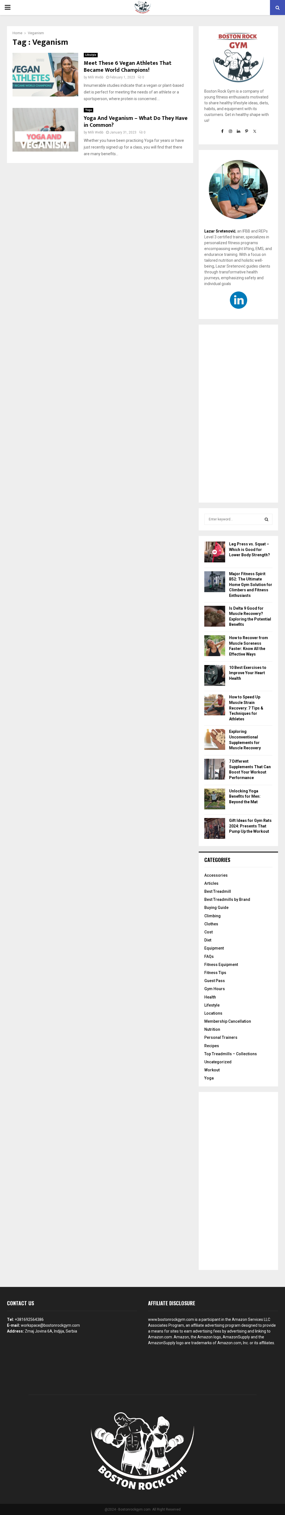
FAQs (209, 956)
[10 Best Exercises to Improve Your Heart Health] (214, 676)
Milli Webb (95, 77)
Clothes (211, 924)
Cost (208, 932)
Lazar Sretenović (219, 231)
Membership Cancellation (227, 1021)
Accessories (216, 875)
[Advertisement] (238, 413)
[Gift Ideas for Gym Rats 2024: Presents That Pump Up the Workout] (214, 829)
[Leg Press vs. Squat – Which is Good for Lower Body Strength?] (214, 553)
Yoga (88, 110)
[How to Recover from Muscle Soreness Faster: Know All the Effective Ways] (214, 646)
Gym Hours (214, 989)
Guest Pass (214, 980)
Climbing (212, 916)
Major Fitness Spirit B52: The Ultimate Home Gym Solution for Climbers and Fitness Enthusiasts (250, 585)
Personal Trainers (220, 1037)
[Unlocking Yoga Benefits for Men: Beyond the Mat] (214, 800)
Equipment (214, 948)
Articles (211, 883)
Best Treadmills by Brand (227, 899)
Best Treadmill (217, 891)
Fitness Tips (215, 972)
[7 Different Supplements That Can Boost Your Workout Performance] (214, 770)
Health (210, 997)
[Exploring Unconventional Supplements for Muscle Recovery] (214, 740)
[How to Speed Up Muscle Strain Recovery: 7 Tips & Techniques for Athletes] (214, 706)
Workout (212, 1070)
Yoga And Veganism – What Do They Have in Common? (136, 121)
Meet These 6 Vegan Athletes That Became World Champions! (127, 66)
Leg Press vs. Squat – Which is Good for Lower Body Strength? (249, 549)
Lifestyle (90, 54)
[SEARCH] (266, 519)
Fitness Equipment (221, 964)
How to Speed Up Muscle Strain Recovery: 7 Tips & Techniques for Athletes (246, 708)
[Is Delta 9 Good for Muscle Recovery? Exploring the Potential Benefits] (214, 617)
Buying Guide (216, 907)
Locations (213, 1013)
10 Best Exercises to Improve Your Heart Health (247, 673)
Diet (207, 940)
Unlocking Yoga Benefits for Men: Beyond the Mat (245, 796)
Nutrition (212, 1029)
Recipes (211, 1046)
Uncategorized (218, 1062)
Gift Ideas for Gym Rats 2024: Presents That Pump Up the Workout (250, 826)
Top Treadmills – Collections (230, 1054)
